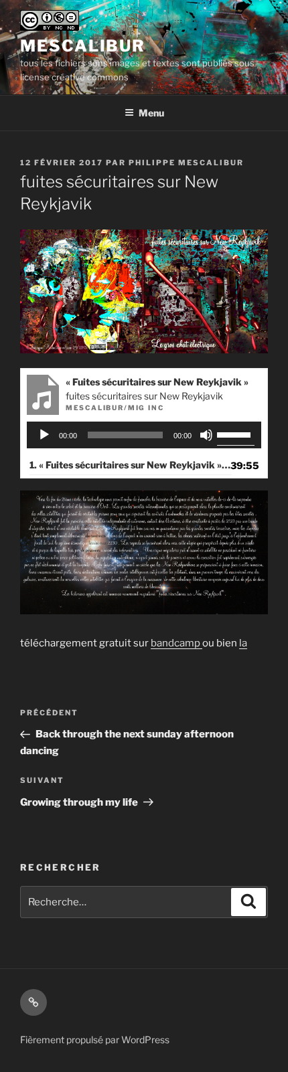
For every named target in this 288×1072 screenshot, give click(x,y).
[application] (144, 435)
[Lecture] (44, 435)
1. (130, 464)
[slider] (236, 434)
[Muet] (206, 435)
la (243, 643)
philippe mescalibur (186, 162)
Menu (151, 112)
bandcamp (176, 643)
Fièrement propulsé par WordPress (94, 1039)
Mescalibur (82, 46)
